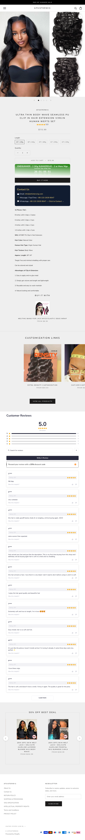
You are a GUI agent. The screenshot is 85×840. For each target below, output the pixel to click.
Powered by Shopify (13, 834)
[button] (42, 124)
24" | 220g (65, 142)
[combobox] (76, 450)
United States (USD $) (15, 826)
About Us (7, 788)
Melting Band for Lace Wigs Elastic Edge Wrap (42, 318)
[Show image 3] (43, 100)
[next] (79, 738)
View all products (42, 401)
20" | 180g (42, 142)
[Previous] (34, 100)
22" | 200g (53, 142)
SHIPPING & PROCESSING (13, 799)
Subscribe (53, 804)
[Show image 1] (38, 100)
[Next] (50, 100)
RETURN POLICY (10, 795)
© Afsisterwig (12, 831)
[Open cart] (81, 8)
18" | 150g (31, 142)
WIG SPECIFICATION (11, 803)
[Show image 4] (46, 100)
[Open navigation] (4, 8)
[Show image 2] (41, 100)
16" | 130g (19, 142)
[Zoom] (80, 17)
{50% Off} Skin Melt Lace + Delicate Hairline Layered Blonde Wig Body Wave (27, 747)
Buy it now (42, 180)
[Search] (75, 8)
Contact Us (8, 792)
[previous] (5, 738)
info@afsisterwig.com (34, 194)
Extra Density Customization (43, 385)
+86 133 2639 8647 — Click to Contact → (46, 201)
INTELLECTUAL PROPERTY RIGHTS (16, 806)
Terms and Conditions (11, 810)
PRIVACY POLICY (10, 814)
